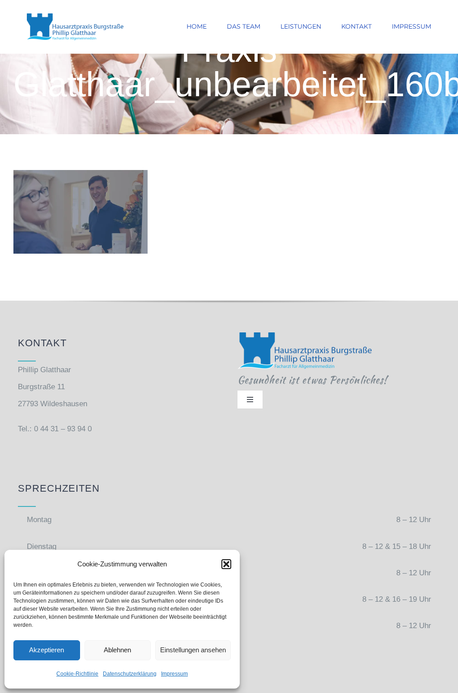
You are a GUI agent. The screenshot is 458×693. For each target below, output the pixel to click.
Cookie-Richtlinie (77, 674)
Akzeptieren (46, 650)
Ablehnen (117, 650)
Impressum (174, 674)
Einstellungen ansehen (193, 650)
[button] (226, 564)
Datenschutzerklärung (130, 674)
